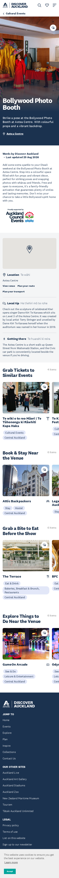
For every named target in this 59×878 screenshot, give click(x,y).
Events (6, 726)
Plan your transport (14, 291)
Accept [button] (10, 871)
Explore (7, 733)
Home (6, 720)
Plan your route (26, 285)
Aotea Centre (15, 133)
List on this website (14, 838)
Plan (5, 739)
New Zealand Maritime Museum (21, 798)
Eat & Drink (12, 583)
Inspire (6, 745)
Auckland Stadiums (14, 785)
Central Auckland (15, 437)
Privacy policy (11, 825)
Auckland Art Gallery (15, 779)
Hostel (19, 508)
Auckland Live (11, 772)
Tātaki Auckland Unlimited (18, 811)
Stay (7, 508)
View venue (9, 285)
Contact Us (9, 758)
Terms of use (10, 831)
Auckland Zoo (11, 792)
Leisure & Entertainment (19, 676)
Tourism (7, 804)
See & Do (10, 671)
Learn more (11, 862)
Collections (9, 752)
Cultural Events (14, 432)
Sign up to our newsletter (17, 844)
